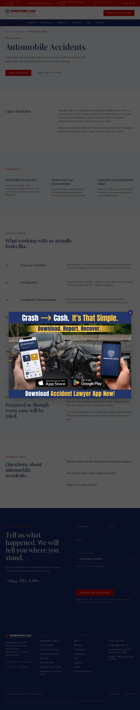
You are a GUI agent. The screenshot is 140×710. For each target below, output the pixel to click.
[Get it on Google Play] (88, 383)
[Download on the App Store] (52, 383)
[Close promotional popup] (130, 312)
